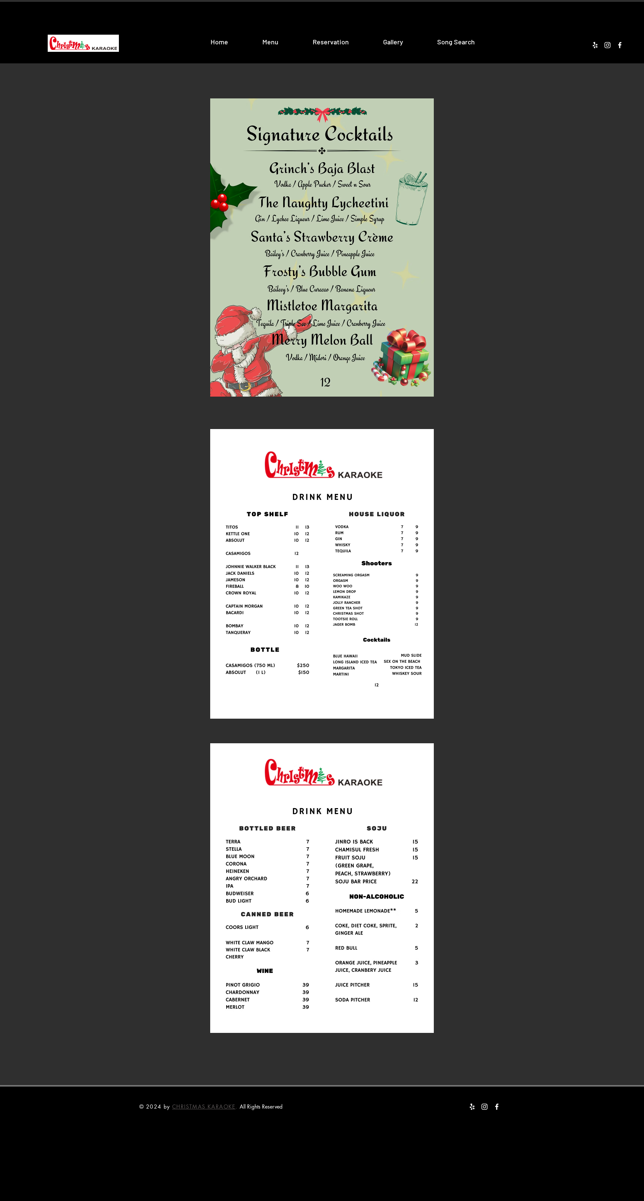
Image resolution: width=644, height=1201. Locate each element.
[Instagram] (607, 45)
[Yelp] (595, 45)
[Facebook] (620, 45)
